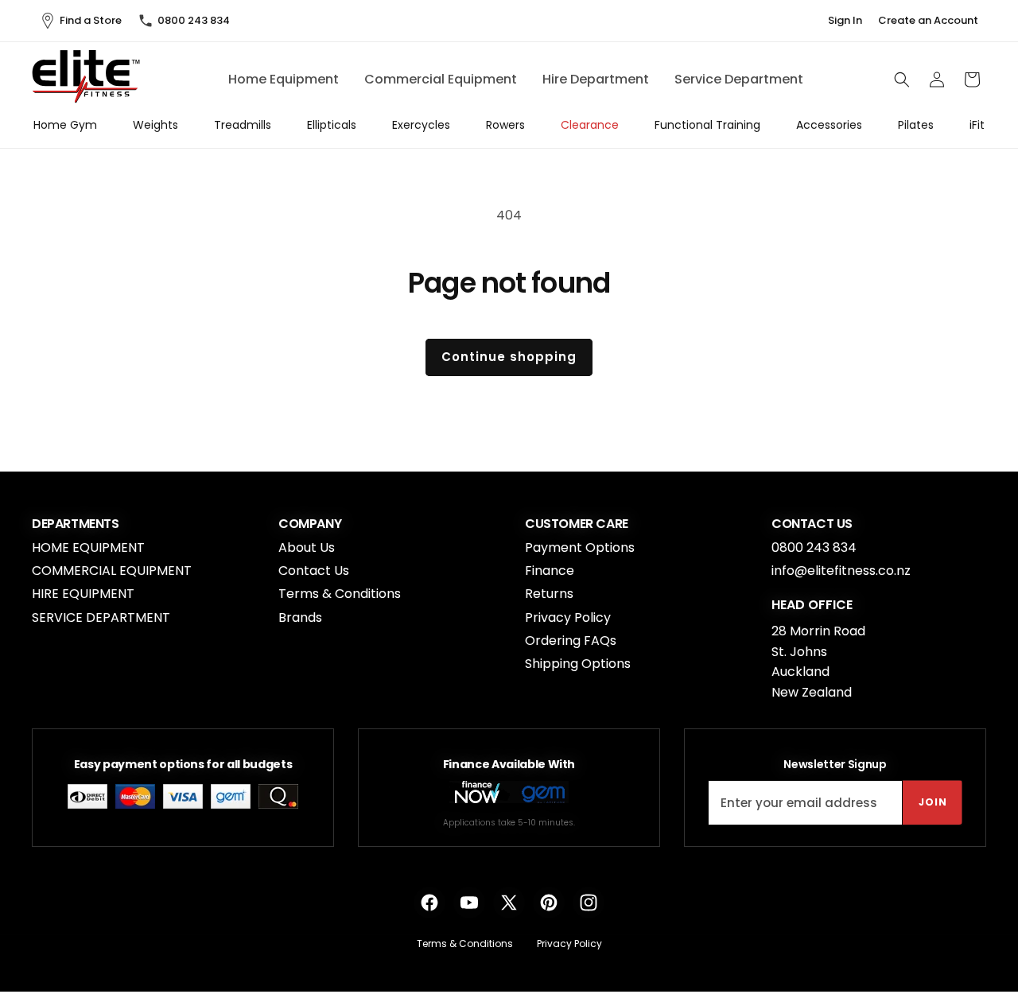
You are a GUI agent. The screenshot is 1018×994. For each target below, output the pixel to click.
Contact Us (313, 570)
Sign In (845, 21)
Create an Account (928, 21)
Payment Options (580, 547)
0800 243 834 (193, 20)
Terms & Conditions (339, 593)
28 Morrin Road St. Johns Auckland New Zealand (818, 661)
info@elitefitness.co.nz (841, 570)
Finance (549, 570)
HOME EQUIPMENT (88, 547)
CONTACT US (812, 524)
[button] (901, 79)
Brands (300, 617)
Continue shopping (509, 356)
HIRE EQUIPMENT (83, 593)
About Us (306, 547)
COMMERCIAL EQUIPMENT (112, 570)
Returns (549, 593)
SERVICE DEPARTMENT (101, 617)
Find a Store (91, 20)
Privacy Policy (568, 617)
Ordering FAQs (570, 640)
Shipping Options (578, 663)
